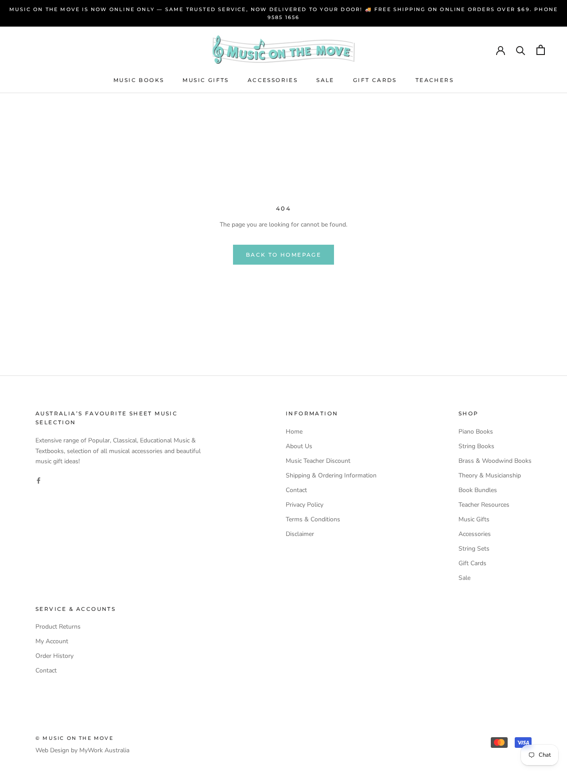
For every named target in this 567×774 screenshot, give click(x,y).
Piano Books (475, 431)
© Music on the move (74, 738)
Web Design (52, 750)
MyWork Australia (104, 750)
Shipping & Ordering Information (331, 475)
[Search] (520, 50)
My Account (51, 641)
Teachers (435, 80)
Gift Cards (375, 80)
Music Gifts (206, 80)
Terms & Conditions (313, 519)
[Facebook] (38, 480)
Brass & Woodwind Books (495, 461)
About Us (299, 446)
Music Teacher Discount (318, 461)
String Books (476, 446)
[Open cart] (540, 50)
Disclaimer (300, 534)
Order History (54, 656)
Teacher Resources (483, 504)
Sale (325, 80)
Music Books (138, 80)
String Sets (473, 548)
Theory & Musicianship (489, 475)
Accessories (273, 80)
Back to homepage (283, 254)
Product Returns (58, 626)
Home (294, 431)
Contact (296, 490)
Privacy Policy (304, 504)
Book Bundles (477, 490)
